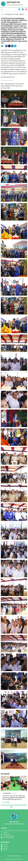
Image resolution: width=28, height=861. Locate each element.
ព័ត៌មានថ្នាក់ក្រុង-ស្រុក (9, 14)
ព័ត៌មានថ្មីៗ (17, 14)
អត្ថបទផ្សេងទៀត (5, 774)
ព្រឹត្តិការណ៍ (22, 14)
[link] (14, 790)
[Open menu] (1, 9)
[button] (6, 46)
